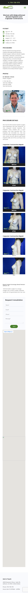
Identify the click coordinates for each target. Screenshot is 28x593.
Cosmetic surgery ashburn (10, 62)
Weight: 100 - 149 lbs (11, 40)
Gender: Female (10, 34)
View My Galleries (7, 83)
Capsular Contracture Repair (16, 57)
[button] (25, 7)
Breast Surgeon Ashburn (9, 54)
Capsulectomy (7, 59)
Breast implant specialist (12, 51)
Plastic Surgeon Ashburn (15, 64)
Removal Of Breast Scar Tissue (11, 65)
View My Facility (7, 84)
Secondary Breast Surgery (15, 68)
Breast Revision (17, 52)
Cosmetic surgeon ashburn (15, 60)
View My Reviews (7, 86)
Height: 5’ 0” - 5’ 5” (10, 38)
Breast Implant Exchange (10, 50)
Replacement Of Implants (10, 67)
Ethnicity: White (10, 36)
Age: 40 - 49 (9, 31)
